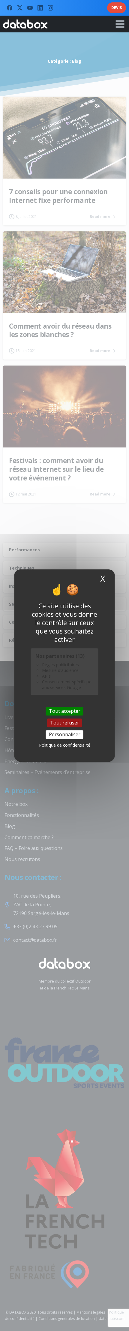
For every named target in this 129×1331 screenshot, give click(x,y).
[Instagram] (50, 7)
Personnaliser (64, 734)
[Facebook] (9, 7)
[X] (19, 7)
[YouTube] (30, 7)
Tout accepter (64, 711)
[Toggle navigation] (120, 24)
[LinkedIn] (40, 7)
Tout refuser (64, 722)
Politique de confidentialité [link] (64, 745)
